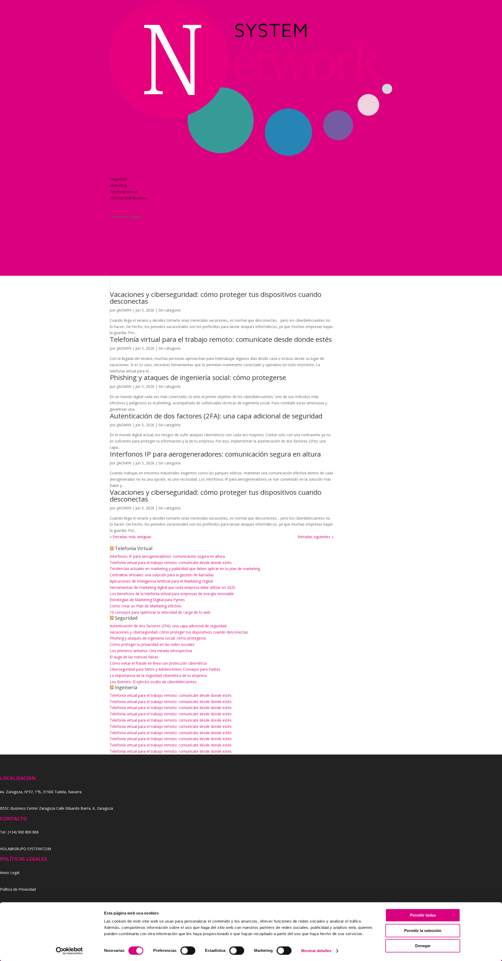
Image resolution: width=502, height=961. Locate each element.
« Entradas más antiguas (130, 536)
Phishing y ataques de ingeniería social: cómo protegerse (198, 377)
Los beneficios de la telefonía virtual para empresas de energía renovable (172, 593)
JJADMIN (124, 310)
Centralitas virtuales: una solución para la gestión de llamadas (162, 574)
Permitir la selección (422, 930)
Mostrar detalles (316, 950)
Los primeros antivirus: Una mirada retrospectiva (151, 650)
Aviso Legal (9, 872)
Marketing (118, 185)
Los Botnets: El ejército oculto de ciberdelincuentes (153, 681)
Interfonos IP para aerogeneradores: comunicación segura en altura (215, 454)
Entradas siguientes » (315, 536)
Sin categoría (169, 310)
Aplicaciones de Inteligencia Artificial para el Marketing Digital (161, 581)
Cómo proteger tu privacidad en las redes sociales (152, 644)
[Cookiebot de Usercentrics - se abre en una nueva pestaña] (69, 951)
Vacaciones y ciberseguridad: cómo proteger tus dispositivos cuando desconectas (215, 298)
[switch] (187, 950)
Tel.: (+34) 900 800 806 (19, 832)
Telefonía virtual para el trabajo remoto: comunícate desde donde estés (221, 339)
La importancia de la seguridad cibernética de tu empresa (158, 675)
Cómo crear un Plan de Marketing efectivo (145, 605)
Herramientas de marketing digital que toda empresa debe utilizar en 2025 (172, 587)
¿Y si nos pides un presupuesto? (137, 210)
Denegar (423, 945)
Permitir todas (423, 915)
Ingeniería (126, 687)
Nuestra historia (123, 166)
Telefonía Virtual (123, 191)
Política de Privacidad (18, 889)
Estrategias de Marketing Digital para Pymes (147, 599)
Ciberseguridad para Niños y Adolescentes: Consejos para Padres (165, 669)
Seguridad (118, 179)
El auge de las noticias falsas (134, 656)
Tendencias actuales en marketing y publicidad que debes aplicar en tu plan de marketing (185, 568)
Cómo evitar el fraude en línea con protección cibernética (158, 663)
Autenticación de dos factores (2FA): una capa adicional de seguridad (216, 416)
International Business (128, 197)
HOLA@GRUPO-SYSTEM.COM (25, 848)
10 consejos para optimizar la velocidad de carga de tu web (160, 612)
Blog (114, 204)
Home (115, 160)
